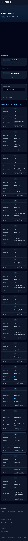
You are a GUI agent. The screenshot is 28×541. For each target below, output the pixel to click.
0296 (15, 420)
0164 (15, 235)
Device (21, 126)
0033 (15, 118)
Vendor (16, 126)
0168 (15, 259)
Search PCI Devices (6, 519)
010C (15, 487)
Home (2, 10)
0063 (15, 376)
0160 (15, 188)
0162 (15, 353)
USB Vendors (4, 531)
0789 (15, 111)
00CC (15, 444)
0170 (15, 282)
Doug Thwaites (22, 537)
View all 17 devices (7, 97)
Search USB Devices (6, 522)
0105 (15, 210)
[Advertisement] (14, 37)
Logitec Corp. (8, 10)
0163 (15, 329)
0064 (15, 398)
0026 (15, 466)
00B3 (15, 141)
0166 (15, 306)
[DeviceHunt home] (6, 2)
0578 (15, 165)
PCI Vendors (4, 528)
